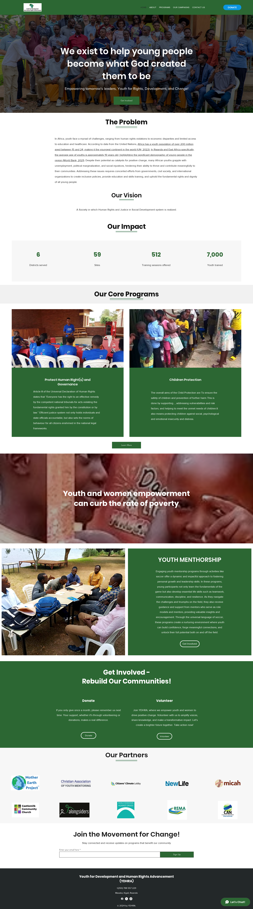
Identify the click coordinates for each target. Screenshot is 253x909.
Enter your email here (69, 850)
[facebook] (122, 898)
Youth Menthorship (189, 560)
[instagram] (130, 898)
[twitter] (126, 898)
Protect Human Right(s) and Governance (67, 382)
